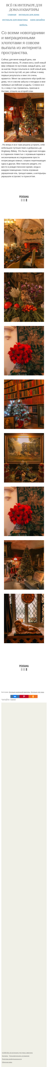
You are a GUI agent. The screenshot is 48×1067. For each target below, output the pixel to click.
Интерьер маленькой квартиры (19, 692)
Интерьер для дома (29, 14)
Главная (12, 14)
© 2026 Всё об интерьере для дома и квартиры (17, 1053)
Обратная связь (7, 1062)
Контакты (5, 1056)
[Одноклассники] (33, 696)
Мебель (23, 24)
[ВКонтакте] (14, 696)
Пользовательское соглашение (19, 1056)
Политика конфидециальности (12, 1059)
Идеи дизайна (37, 19)
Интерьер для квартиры (15, 19)
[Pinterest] (24, 696)
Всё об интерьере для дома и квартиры (24, 7)
